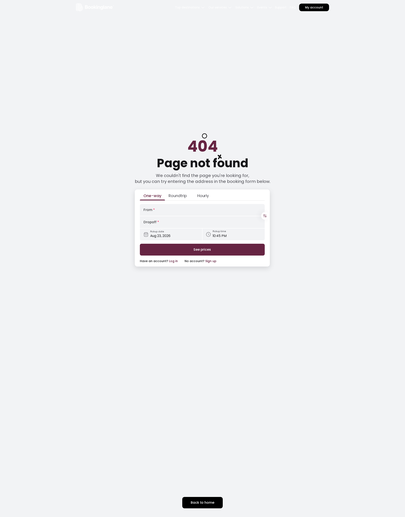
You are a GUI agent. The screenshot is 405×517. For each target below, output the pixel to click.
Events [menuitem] (262, 7)
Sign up (210, 261)
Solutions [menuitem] (242, 7)
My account (314, 7)
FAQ (293, 7)
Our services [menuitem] (217, 7)
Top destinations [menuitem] (187, 7)
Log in (173, 261)
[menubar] (190, 7)
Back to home (202, 502)
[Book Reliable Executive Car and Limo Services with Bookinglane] (95, 7)
